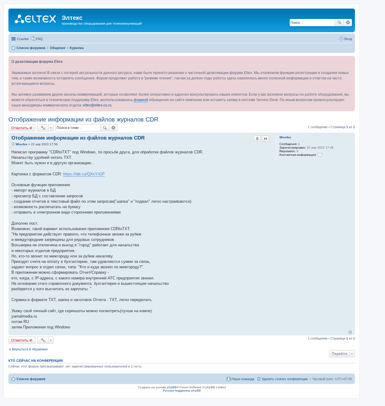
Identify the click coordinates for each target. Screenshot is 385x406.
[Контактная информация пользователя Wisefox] (319, 154)
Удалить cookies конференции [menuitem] (285, 379)
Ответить (20, 128)
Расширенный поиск (348, 22)
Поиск (339, 22)
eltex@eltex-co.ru (97, 105)
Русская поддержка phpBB (182, 390)
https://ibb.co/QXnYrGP (84, 174)
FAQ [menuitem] (39, 39)
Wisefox (285, 137)
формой (141, 100)
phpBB (172, 387)
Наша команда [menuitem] (243, 379)
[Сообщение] (13, 144)
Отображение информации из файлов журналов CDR (83, 119)
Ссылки (23, 39)
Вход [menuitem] (348, 39)
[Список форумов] (36, 19)
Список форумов (31, 379)
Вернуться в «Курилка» (30, 349)
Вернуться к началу (350, 332)
